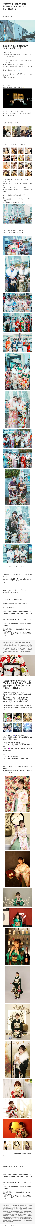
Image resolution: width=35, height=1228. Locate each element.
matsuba (16, 642)
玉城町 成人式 (12, 651)
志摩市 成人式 (7, 650)
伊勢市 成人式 (13, 647)
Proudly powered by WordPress (10, 1226)
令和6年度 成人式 (24, 645)
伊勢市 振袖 (23, 1211)
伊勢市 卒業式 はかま (20, 1210)
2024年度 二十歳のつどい (8, 644)
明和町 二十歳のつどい (16, 650)
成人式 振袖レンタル (22, 1220)
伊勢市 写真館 (12, 1210)
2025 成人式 (5, 645)
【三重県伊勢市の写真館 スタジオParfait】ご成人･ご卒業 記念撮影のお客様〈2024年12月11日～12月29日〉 (17, 684)
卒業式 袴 (14, 1217)
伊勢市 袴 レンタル (11, 1213)
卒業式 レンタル (14, 1215)
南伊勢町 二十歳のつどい (22, 647)
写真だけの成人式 (19, 1214)
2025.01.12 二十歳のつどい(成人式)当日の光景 (16, 47)
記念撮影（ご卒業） (24, 1205)
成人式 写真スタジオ (24, 1218)
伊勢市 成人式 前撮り (15, 1211)
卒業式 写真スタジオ (22, 1215)
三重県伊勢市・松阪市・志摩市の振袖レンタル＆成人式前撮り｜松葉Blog (14, 6)
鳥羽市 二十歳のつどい (21, 651)
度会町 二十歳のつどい (11, 648)
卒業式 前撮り (8, 1217)
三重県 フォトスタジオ (16, 1207)
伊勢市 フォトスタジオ (24, 1208)
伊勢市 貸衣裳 (11, 1214)
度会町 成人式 (20, 648)
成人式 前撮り (9, 1220)
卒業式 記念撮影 (27, 1217)
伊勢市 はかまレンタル (13, 1208)
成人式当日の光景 (24, 642)
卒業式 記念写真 (19, 1217)
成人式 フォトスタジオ (14, 1218)
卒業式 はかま (7, 1215)
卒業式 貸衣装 (6, 1218)
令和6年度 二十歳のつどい (14, 645)
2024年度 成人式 (18, 644)
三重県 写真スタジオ (26, 1207)
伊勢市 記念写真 (19, 1213)
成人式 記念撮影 (9, 1221)
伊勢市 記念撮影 (27, 1213)
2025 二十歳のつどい (27, 644)
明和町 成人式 (24, 650)
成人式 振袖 (15, 1220)
